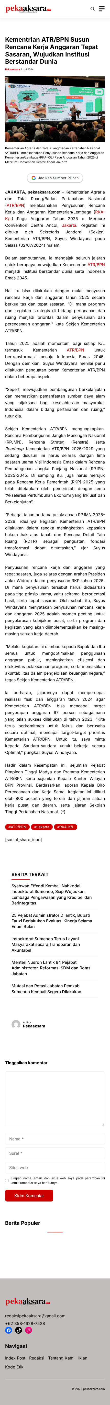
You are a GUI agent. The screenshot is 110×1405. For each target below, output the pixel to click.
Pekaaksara (12, 69)
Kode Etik (14, 1366)
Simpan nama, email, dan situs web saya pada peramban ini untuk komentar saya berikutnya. (57, 1180)
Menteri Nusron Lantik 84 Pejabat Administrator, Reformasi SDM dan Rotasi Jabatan (52, 968)
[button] (93, 9)
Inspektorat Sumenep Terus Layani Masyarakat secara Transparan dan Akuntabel (46, 944)
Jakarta (69, 225)
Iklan (82, 1358)
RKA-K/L (67, 827)
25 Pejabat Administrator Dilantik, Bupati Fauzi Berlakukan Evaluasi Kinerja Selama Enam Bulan (52, 921)
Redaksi (36, 1358)
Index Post (15, 1358)
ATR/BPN (15, 205)
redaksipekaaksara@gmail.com (35, 1315)
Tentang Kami (61, 1358)
